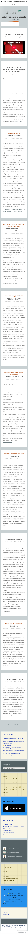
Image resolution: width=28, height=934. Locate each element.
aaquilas (21, 74)
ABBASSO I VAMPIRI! (14, 299)
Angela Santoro (21, 37)
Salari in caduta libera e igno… (17, 856)
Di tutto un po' (14, 32)
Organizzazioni (15, 295)
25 (6, 789)
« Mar (4, 792)
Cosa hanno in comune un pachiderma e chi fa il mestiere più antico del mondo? (14, 69)
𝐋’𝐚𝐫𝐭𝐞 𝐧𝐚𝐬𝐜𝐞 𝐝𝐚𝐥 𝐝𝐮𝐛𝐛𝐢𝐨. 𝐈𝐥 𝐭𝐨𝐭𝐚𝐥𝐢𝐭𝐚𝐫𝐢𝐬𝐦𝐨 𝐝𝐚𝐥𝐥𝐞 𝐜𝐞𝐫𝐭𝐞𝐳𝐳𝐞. (13, 826)
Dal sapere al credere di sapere (8, 832)
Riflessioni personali (19, 65)
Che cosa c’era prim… (16, 848)
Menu (14, 4)
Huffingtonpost (17, 121)
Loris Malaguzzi (6, 871)
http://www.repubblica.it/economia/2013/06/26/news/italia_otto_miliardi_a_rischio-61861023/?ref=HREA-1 (14, 211)
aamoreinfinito (9, 852)
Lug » (7, 792)
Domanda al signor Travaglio (14, 679)
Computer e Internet (9, 372)
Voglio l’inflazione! (14, 135)
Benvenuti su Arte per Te (14, 34)
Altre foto (5, 903)
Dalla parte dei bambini (9, 224)
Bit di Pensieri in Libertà (14, 16)
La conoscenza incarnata (7, 824)
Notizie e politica (8, 65)
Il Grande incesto (6, 876)
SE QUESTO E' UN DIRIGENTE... (9, 880)
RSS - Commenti (6, 914)
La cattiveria (14, 626)
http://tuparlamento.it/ (7, 442)
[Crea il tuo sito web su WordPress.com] (14, 1)
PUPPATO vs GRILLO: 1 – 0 (14, 376)
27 (13, 789)
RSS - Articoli (5, 912)
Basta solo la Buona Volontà (14, 539)
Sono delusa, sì (14, 456)
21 (16, 787)
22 (19, 787)
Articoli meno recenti (14, 724)
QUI (17, 283)
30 (23, 789)
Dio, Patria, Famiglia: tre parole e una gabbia (11, 834)
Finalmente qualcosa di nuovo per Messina (10, 878)
